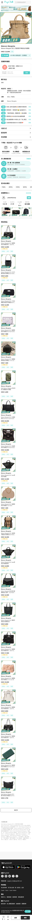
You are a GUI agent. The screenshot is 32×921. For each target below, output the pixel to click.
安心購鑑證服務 (11, 903)
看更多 (16, 810)
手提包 (13, 96)
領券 (26, 72)
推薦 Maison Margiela (11, 836)
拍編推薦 (18, 903)
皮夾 (23, 887)
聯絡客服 (9, 897)
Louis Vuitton (13, 890)
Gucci (6, 890)
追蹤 (29, 197)
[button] (5, 203)
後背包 (25, 187)
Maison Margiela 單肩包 (11, 832)
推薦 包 (24, 839)
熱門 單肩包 (12, 838)
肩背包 (11, 187)
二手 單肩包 (21, 836)
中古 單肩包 (19, 838)
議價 (15, 917)
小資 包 (11, 839)
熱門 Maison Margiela (15, 835)
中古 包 (20, 839)
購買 (25, 917)
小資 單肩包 (6, 838)
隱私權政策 (21, 897)
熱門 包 (15, 839)
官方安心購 (11, 887)
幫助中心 (3, 897)
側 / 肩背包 (17, 887)
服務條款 (14, 897)
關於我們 (3, 903)
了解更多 (28, 158)
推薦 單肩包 (26, 838)
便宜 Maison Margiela (21, 834)
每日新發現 (4, 887)
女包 (8, 96)
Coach (2, 890)
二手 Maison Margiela (10, 834)
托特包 (18, 187)
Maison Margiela (11, 101)
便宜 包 (6, 839)
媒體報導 (24, 903)
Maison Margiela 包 (22, 832)
